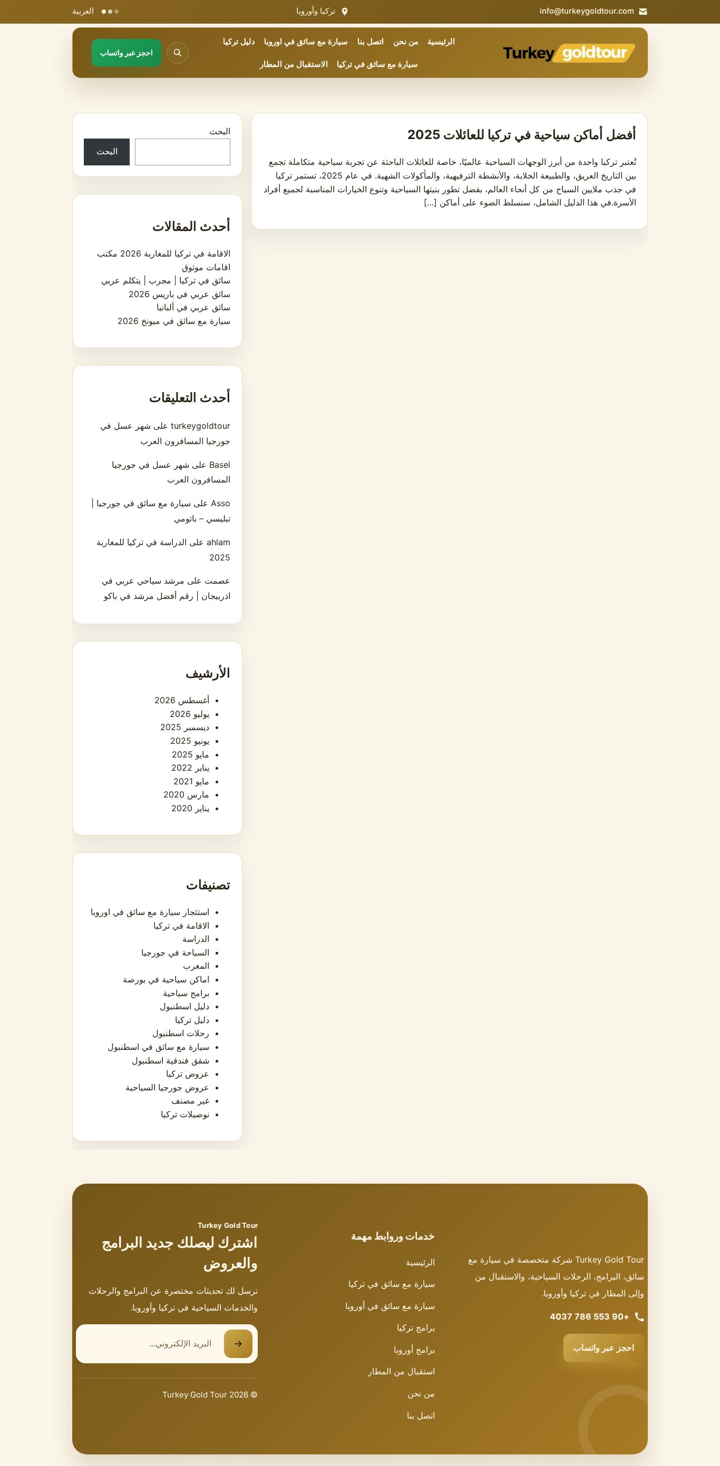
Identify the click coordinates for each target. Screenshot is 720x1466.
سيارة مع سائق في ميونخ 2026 (174, 321)
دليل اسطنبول (184, 1006)
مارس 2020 (186, 794)
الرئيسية (441, 41)
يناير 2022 (190, 767)
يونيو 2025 (189, 740)
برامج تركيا (416, 1327)
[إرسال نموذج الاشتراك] (238, 1344)
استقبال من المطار (401, 1371)
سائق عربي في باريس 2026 (179, 294)
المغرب (196, 965)
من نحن (406, 41)
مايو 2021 (191, 781)
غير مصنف (190, 1100)
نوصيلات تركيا (185, 1114)
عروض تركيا (187, 1073)
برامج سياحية (186, 993)
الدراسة (195, 938)
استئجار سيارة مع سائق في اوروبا (150, 912)
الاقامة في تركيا (181, 925)
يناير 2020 (190, 808)
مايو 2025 (190, 754)
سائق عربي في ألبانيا (193, 307)
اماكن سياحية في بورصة (166, 979)
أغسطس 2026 (181, 700)
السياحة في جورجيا (175, 952)
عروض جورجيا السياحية (167, 1087)
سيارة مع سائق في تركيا (377, 64)
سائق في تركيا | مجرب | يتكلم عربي (165, 280)
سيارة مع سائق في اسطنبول (158, 1046)
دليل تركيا (239, 41)
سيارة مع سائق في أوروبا (390, 1306)
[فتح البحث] (178, 53)
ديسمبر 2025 (184, 727)
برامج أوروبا (414, 1349)
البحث (219, 131)
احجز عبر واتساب (603, 1347)
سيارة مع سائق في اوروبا (306, 41)
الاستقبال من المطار (294, 64)
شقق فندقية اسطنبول (170, 1060)
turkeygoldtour (200, 425)
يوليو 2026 (189, 714)
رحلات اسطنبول (180, 1033)
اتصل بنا (370, 41)
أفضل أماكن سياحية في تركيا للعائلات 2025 (521, 134)
